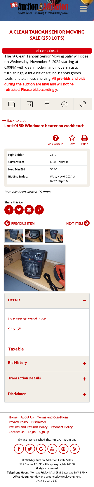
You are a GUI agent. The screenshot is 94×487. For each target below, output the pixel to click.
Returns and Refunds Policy (28, 427)
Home (13, 417)
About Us (27, 417)
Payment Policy (62, 427)
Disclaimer (38, 422)
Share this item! (15, 202)
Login (32, 432)
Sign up (44, 432)
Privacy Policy (18, 422)
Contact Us (16, 432)
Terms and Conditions (52, 417)
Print (84, 144)
